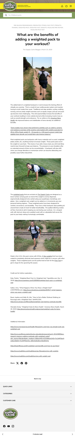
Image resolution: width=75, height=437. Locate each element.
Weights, (44, 28)
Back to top (37, 379)
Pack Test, (50, 25)
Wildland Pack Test (37, 30)
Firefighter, (37, 25)
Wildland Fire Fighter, (55, 28)
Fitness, (44, 25)
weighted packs (18, 194)
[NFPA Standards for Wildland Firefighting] (72, 434)
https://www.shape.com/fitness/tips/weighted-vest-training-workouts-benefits (35, 302)
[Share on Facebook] (22, 363)
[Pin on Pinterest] (26, 363)
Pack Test (57, 261)
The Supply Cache (44, 194)
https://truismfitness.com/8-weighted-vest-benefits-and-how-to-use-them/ (34, 346)
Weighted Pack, (24, 28)
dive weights (48, 256)
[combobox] (37, 15)
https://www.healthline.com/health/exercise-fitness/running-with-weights (34, 351)
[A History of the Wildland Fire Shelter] (3, 434)
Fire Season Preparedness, (23, 25)
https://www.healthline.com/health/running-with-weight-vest (30, 356)
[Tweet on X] (17, 363)
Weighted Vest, (35, 28)
